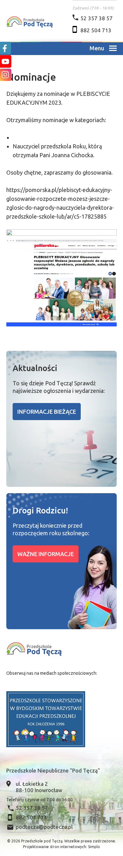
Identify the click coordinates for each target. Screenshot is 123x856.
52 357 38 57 (96, 18)
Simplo (94, 847)
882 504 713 (95, 30)
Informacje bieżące (46, 411)
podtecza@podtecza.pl (44, 827)
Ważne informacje (45, 554)
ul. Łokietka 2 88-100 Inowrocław (39, 787)
